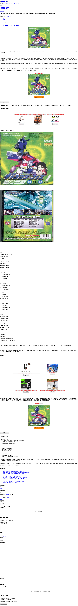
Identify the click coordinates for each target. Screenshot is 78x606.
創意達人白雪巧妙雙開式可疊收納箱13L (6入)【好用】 (13, 480)
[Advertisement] (39, 560)
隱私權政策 (45, 591)
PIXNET (31, 591)
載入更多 (2, 501)
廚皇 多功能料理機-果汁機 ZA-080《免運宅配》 (11, 476)
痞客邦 (6, 494)
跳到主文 (2, 11)
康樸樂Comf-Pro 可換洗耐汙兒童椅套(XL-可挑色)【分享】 (13, 478)
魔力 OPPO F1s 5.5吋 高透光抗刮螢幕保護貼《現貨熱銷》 (13, 481)
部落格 (4, 19)
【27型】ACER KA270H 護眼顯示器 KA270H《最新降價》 (14, 471)
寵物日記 (9, 16)
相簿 (3, 18)
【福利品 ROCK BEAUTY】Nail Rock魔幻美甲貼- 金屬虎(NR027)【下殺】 (16, 472)
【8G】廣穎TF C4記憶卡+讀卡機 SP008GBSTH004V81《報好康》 (15, 477)
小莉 (1, 488)
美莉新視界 (4, 8)
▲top (1, 499)
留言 (9, 494)
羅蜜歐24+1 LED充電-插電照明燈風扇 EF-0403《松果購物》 (14, 473)
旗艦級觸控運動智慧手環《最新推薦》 (10, 482)
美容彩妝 (8, 497)
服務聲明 (49, 591)
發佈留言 (2, 507)
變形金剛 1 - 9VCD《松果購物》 (12, 25)
